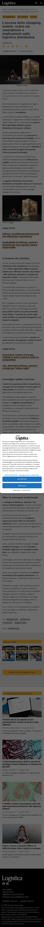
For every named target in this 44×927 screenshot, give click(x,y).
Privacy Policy (26, 490)
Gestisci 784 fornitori (11, 475)
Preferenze (22, 485)
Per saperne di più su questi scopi (29, 475)
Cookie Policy (17, 490)
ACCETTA (22, 479)
